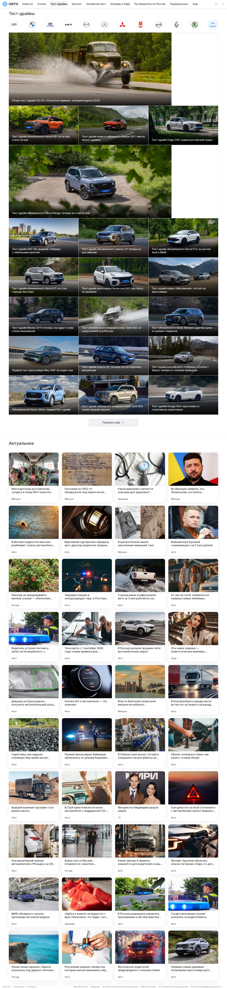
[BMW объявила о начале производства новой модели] (34, 902)
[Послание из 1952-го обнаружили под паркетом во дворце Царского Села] (87, 477)
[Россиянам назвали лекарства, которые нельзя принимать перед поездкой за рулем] (87, 955)
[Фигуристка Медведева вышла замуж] (140, 796)
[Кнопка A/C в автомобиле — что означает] (87, 690)
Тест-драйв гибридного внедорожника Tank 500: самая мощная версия (112, 408)
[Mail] (5, 4)
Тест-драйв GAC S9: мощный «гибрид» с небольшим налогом (36, 250)
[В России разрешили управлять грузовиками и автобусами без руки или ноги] (140, 902)
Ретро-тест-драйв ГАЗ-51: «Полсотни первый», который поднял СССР (56, 100)
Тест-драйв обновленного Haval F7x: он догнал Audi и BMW (181, 250)
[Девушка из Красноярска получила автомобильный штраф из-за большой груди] (34, 690)
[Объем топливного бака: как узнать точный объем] (193, 743)
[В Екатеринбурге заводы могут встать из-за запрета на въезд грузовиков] (193, 690)
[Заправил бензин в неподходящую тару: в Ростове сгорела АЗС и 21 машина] (87, 584)
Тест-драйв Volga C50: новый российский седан (182, 139)
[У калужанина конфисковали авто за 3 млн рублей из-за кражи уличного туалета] (140, 584)
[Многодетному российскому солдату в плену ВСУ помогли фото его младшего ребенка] (34, 477)
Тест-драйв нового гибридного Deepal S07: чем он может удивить (113, 138)
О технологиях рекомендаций (173, 986)
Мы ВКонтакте (81, 986)
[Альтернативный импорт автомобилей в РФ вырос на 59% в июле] (34, 849)
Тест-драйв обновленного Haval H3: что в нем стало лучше (40, 138)
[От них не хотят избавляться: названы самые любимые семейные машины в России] (193, 584)
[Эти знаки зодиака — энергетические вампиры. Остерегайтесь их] (193, 637)
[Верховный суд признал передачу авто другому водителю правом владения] (87, 530)
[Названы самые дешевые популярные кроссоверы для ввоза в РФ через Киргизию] (193, 955)
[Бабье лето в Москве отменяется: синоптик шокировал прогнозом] (87, 849)
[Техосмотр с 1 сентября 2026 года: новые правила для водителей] (87, 637)
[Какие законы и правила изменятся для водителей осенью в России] (140, 849)
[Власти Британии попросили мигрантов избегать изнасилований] (140, 690)
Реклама (31, 986)
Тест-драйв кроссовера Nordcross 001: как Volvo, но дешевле (113, 290)
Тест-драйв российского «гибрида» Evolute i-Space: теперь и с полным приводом (180, 368)
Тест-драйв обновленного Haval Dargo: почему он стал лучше (51, 213)
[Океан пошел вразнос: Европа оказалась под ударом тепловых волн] (34, 955)
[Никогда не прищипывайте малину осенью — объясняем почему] (34, 584)
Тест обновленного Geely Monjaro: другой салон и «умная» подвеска (182, 329)
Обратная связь (148, 986)
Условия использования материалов (120, 986)
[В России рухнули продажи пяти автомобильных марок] (140, 637)
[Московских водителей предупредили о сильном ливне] (140, 955)
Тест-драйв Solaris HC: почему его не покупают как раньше (111, 368)
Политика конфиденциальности (205, 986)
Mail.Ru (6, 986)
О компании (18, 986)
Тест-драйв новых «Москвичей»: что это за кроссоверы (179, 290)
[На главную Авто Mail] (12, 4)
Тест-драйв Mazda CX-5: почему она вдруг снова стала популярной (42, 329)
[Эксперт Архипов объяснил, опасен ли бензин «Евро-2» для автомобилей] (193, 849)
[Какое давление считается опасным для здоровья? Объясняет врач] (140, 477)
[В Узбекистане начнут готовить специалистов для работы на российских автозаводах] (140, 743)
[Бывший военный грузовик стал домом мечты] (34, 796)
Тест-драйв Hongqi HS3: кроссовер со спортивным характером (175, 408)
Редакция (95, 986)
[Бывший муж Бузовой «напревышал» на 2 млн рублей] (193, 530)
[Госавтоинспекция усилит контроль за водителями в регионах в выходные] (193, 902)
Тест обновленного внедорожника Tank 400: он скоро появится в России (111, 329)
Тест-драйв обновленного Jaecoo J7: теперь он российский (111, 250)
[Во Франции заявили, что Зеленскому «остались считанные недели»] (193, 477)
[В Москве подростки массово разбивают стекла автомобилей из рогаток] (34, 530)
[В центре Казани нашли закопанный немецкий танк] (140, 530)
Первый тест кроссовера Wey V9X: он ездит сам (42, 370)
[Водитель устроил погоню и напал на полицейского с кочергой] (34, 637)
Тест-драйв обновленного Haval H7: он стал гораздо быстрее (39, 290)
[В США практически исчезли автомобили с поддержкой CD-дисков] (87, 796)
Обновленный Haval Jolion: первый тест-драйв (41, 409)
